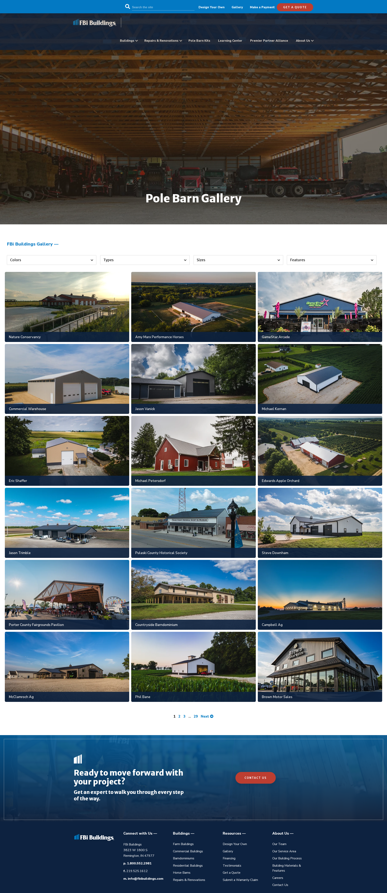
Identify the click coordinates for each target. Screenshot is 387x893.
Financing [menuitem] (229, 858)
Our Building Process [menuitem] (287, 858)
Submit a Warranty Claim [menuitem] (240, 880)
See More (65, 303)
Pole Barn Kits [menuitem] (199, 41)
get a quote (295, 7)
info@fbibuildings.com (145, 878)
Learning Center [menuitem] (230, 41)
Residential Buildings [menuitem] (188, 865)
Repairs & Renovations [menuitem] (161, 41)
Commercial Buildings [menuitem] (188, 851)
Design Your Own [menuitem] (212, 7)
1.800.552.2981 (139, 863)
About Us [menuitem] (303, 41)
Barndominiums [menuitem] (183, 858)
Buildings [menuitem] (127, 41)
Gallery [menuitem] (237, 7)
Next (205, 716)
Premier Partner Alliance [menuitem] (269, 41)
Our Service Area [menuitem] (284, 851)
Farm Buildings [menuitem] (183, 844)
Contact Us (255, 778)
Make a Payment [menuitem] (262, 7)
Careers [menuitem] (277, 878)
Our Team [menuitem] (279, 844)
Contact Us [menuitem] (280, 885)
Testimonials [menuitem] (232, 865)
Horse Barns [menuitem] (181, 872)
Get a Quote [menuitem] (231, 872)
